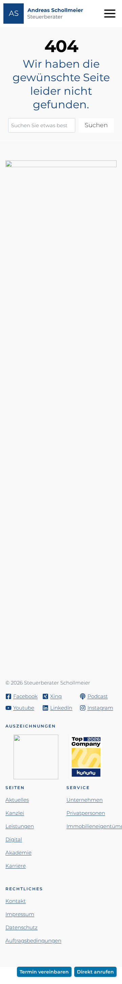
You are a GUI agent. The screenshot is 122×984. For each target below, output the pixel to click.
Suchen (96, 125)
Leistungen (19, 826)
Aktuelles (17, 800)
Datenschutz (21, 927)
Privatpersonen (85, 813)
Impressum (19, 914)
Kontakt (15, 901)
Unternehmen (84, 800)
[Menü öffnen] (111, 13)
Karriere (15, 866)
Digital (13, 839)
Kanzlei (14, 813)
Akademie (18, 852)
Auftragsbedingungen (33, 940)
